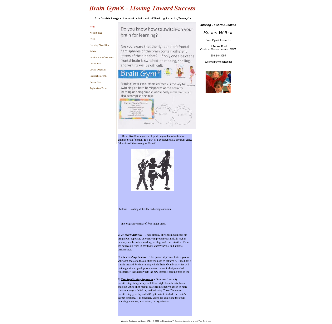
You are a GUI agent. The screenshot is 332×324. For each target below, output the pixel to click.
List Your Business (203, 321)
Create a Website (182, 321)
